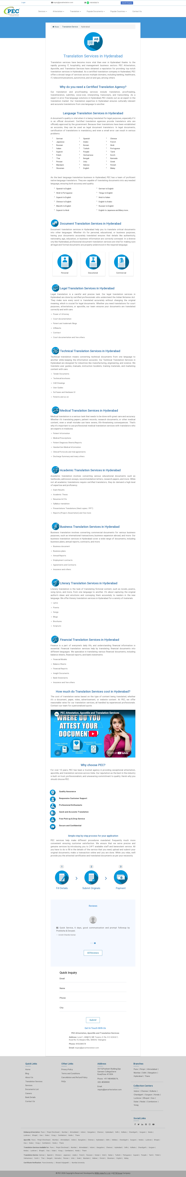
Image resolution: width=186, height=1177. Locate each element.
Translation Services (33, 1081)
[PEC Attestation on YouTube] (153, 1124)
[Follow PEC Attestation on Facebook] (135, 1124)
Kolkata (153, 1091)
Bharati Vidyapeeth (62, 1163)
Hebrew (86, 165)
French (113, 142)
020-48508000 (104, 1082)
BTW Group (117, 1173)
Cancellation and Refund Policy (74, 1077)
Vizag (136, 1105)
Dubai (136, 1101)
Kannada (113, 158)
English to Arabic (105, 202)
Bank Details (30, 1097)
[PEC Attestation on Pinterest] (146, 1124)
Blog (27, 1073)
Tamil (112, 152)
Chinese (113, 139)
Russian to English (106, 206)
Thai (58, 158)
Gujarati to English (63, 197)
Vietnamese (88, 155)
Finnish (113, 165)
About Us (29, 1077)
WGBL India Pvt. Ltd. (102, 1173)
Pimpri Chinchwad (53, 1132)
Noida (142, 1101)
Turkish (86, 148)
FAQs (63, 1081)
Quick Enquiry (127, 3)
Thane (147, 1076)
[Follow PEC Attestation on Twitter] (138, 1124)
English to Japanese (107, 210)
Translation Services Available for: (36, 1147)
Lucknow (137, 1098)
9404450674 (94, 3)
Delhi (144, 1073)
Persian (59, 162)
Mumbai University (78, 1163)
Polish (58, 155)
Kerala (156, 1095)
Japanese (60, 142)
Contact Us (137, 11)
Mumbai (137, 1073)
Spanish (86, 139)
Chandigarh (138, 1095)
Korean (86, 145)
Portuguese (115, 148)
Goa (152, 1098)
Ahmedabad (152, 1069)
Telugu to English (106, 193)
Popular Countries (117, 11)
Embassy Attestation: (32, 1132)
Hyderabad (138, 1076)
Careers (28, 1093)
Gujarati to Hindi (62, 210)
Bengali (86, 158)
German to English (106, 189)
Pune (136, 1069)
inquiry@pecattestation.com (63, 2)
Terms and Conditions (70, 1073)
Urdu (85, 162)
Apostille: (27, 1140)
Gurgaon (148, 1095)
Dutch (112, 155)
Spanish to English (63, 189)
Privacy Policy (67, 1069)
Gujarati (59, 152)
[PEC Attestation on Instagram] (149, 1124)
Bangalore (152, 1073)
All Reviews (93, 953)
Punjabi (86, 152)
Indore (136, 1091)
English (86, 168)
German (59, 139)
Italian (58, 148)
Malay (112, 168)
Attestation (58, 11)
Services (42, 11)
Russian (59, 145)
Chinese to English (63, 202)
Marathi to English (63, 206)
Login (23, 2)
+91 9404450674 (111, 1079)
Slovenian (60, 168)
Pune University (47, 1163)
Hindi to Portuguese (64, 193)
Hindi (112, 145)
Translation (75, 11)
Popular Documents (95, 11)
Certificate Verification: (32, 1163)
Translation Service (31, 1155)
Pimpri (142, 1069)
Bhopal (146, 1098)
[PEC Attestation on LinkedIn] (142, 1124)
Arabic (85, 142)
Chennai (144, 1091)
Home (27, 1069)
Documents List (32, 1089)
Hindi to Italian (104, 197)
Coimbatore (152, 1101)
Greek (112, 162)
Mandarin (60, 165)
